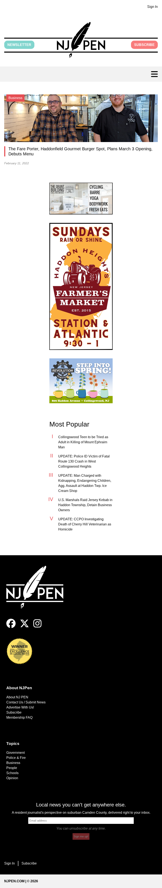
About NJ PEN (17, 697)
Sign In (152, 6)
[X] (24, 627)
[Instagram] (37, 627)
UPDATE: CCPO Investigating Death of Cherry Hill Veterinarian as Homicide (84, 524)
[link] (81, 198)
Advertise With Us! (20, 707)
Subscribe (144, 45)
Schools (12, 773)
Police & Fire (16, 758)
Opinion (12, 778)
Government (15, 752)
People (11, 768)
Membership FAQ (19, 717)
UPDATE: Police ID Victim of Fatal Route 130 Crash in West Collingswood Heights (84, 461)
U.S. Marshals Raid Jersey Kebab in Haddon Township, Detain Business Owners (85, 505)
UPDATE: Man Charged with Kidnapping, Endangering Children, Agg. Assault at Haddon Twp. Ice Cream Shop (84, 483)
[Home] (38, 592)
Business (13, 763)
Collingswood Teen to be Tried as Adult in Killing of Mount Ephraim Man (83, 442)
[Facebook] (11, 627)
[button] (81, 40)
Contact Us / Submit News (26, 702)
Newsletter (19, 45)
